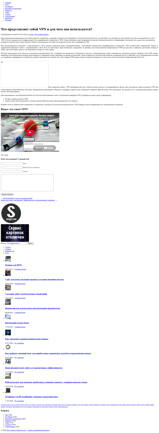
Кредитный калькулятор (17, 323)
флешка (50, 406)
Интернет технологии (13, 8)
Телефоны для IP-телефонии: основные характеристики (31, 397)
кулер (108, 405)
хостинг (55, 406)
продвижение (15, 406)
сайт (25, 406)
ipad (20, 405)
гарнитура (68, 405)
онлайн (147, 405)
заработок (74, 405)
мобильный (113, 405)
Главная (8, 3)
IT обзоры (9, 6)
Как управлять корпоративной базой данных (26, 339)
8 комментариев (20, 269)
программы (9, 406)
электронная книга (63, 406)
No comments (19, 343)
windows (33, 405)
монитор (124, 405)
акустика (38, 405)
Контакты (8, 18)
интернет (86, 405)
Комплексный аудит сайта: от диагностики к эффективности (33, 368)
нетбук (138, 405)
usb (30, 405)
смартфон (29, 406)
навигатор (133, 405)
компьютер (103, 405)
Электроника (10, 16)
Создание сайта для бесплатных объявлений (26, 294)
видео (43, 405)
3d (1, 405)
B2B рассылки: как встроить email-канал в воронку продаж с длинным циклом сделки (46, 382)
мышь (128, 405)
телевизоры (45, 406)
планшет (152, 405)
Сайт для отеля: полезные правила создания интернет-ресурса (34, 279)
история (91, 405)
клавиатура (97, 405)
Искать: (3, 243)
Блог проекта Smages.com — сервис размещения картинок (28, 430)
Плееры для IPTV (13, 265)
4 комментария (19, 284)
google (12, 405)
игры (82, 405)
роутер (22, 406)
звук (79, 405)
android (4, 405)
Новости (8, 10)
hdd (17, 405)
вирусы (64, 405)
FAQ (7, 5)
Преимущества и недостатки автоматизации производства (32, 308)
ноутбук (143, 405)
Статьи (7, 14)
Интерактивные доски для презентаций (17, 198)
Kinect (26, 405)
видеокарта (48, 405)
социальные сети (36, 406)
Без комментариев (42, 34)
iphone (23, 405)
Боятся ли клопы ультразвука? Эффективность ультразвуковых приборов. (28, 200)
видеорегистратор (56, 405)
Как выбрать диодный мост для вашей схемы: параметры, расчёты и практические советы (48, 353)
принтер (3, 406)
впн (6, 155)
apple (8, 405)
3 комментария (19, 312)
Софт (7, 12)
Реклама (8, 20)
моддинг (119, 405)
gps (15, 405)
